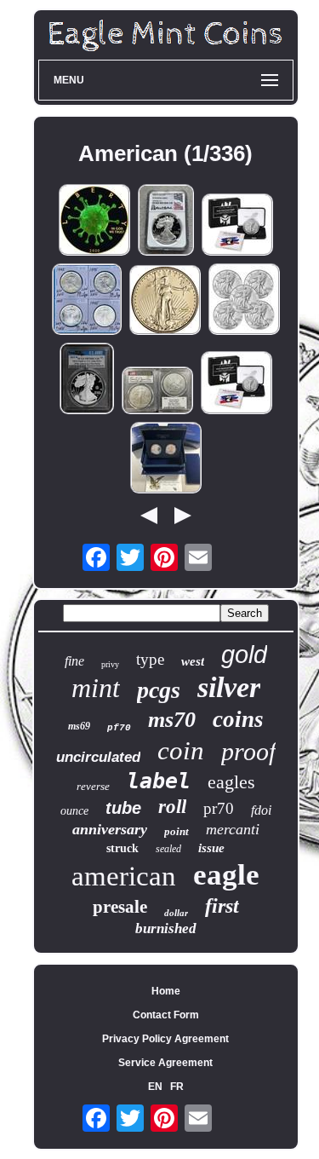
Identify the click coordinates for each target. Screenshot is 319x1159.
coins (238, 719)
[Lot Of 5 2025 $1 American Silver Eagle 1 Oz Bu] (244, 300)
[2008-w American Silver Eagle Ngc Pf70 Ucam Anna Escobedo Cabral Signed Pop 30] (166, 221)
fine (74, 661)
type (150, 659)
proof (248, 751)
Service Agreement (165, 1063)
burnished (166, 928)
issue (211, 848)
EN (155, 1087)
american (123, 876)
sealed (168, 849)
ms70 (172, 719)
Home (165, 991)
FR (177, 1087)
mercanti (232, 829)
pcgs (158, 690)
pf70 (119, 728)
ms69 (79, 726)
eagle (226, 874)
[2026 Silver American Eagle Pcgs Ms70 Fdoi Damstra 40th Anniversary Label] (157, 391)
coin (180, 750)
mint (95, 687)
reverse (93, 786)
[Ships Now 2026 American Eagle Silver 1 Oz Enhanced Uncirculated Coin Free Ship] (237, 226)
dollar (176, 913)
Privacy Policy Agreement (165, 1039)
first (222, 906)
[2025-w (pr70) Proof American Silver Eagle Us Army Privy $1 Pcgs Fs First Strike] (87, 379)
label (159, 781)
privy (110, 664)
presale (120, 907)
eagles (231, 782)
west (192, 661)
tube (123, 808)
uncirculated (98, 757)
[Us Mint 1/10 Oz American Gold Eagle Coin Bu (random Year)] (165, 301)
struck (122, 848)
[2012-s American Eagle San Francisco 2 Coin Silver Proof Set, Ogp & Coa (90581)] (166, 459)
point (176, 831)
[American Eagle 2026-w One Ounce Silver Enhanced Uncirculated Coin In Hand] (236, 384)
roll (172, 806)
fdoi (261, 810)
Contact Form (166, 1015)
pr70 (218, 808)
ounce (74, 810)
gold (244, 654)
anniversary (109, 829)
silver (228, 687)
